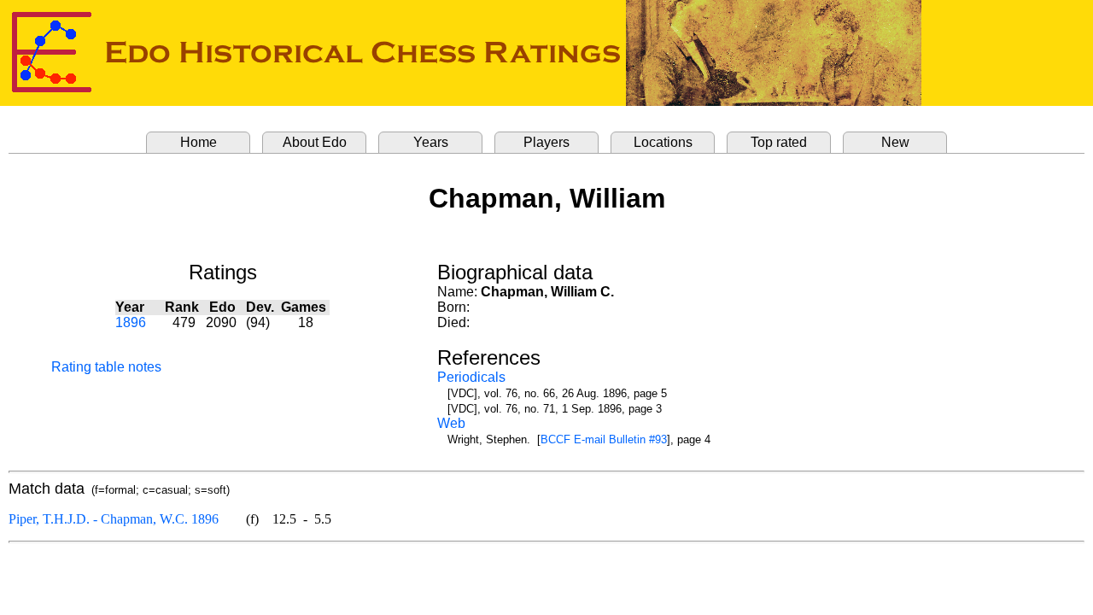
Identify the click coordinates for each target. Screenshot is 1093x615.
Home (198, 142)
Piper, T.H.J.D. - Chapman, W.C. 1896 (114, 519)
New (895, 142)
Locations (663, 142)
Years (430, 142)
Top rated (779, 142)
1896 (130, 322)
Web (451, 423)
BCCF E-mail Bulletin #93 (604, 439)
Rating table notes (106, 367)
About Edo (315, 142)
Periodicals (471, 377)
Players (546, 142)
